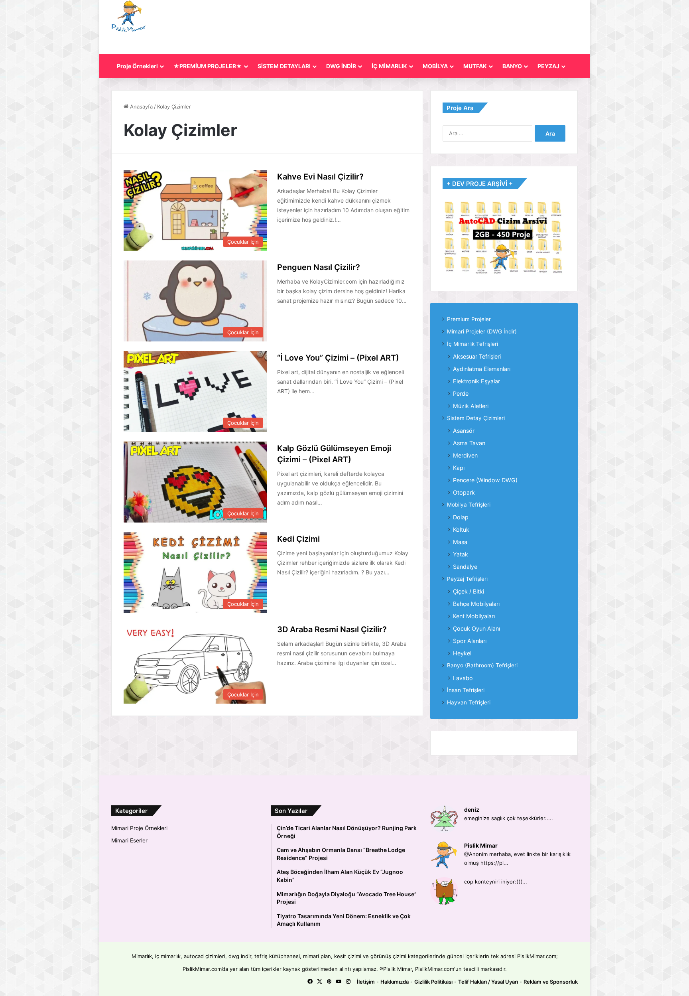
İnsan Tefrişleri (465, 690)
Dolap (461, 517)
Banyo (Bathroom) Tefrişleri (482, 665)
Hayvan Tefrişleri (468, 702)
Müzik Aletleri (470, 405)
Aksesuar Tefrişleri (477, 356)
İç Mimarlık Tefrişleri (472, 344)
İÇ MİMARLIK (389, 66)
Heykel (462, 653)
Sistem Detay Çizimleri (476, 418)
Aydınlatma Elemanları (481, 368)
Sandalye (465, 566)
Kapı (459, 467)
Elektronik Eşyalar (476, 381)
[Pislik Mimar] (128, 16)
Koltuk (461, 529)
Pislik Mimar (481, 845)
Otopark (464, 492)
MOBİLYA (435, 66)
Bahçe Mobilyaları (476, 603)
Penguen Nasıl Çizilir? (318, 267)
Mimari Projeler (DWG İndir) (482, 331)
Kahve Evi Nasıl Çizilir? (320, 176)
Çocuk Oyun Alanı (476, 628)
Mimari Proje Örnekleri (139, 828)
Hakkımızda (394, 981)
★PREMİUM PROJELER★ (207, 66)
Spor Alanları (469, 640)
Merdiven (465, 455)
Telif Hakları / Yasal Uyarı (488, 981)
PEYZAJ (548, 66)
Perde (461, 393)
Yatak (460, 554)
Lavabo (463, 678)
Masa (460, 541)
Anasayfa (140, 106)
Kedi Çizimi (298, 539)
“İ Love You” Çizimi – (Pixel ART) (338, 358)
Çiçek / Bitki (468, 591)
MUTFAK (475, 66)
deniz (471, 809)
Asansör (463, 430)
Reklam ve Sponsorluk (551, 981)
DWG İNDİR (341, 66)
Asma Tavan (469, 443)
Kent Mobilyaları (474, 616)
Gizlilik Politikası (433, 981)
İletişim (366, 981)
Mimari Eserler (129, 840)
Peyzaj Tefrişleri (467, 579)
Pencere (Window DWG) (485, 480)
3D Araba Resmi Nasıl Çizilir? (332, 629)
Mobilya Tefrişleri (468, 504)
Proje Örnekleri (137, 66)
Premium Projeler (469, 319)
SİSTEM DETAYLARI (284, 66)
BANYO (512, 66)
